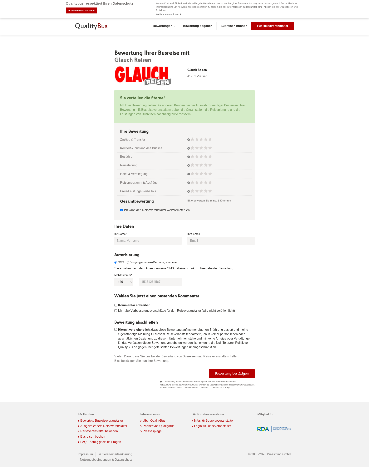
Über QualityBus (154, 420)
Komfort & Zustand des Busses (141, 148)
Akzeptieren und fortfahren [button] (81, 10)
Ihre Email (193, 233)
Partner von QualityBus (158, 426)
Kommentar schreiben (134, 305)
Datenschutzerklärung (219, 387)
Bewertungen (163, 25)
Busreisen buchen (233, 25)
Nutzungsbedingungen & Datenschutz (106, 459)
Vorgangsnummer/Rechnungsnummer (153, 262)
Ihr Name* (120, 233)
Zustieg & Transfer (132, 139)
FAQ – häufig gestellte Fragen (100, 442)
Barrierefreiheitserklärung (115, 454)
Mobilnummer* (123, 274)
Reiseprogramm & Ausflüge (139, 182)
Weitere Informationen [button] (168, 14)
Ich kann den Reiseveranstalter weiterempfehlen (157, 210)
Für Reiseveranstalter (272, 25)
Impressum (85, 454)
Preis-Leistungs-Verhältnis (138, 191)
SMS (121, 262)
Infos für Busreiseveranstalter (214, 420)
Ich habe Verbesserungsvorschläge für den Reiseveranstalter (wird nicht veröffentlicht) (176, 310)
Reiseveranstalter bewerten (99, 431)
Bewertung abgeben (198, 25)
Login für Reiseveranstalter (212, 426)
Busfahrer (126, 156)
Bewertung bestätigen (232, 374)
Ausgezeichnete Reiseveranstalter (103, 426)
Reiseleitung (128, 165)
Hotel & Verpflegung (134, 174)
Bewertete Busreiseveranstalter (101, 420)
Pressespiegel (152, 431)
